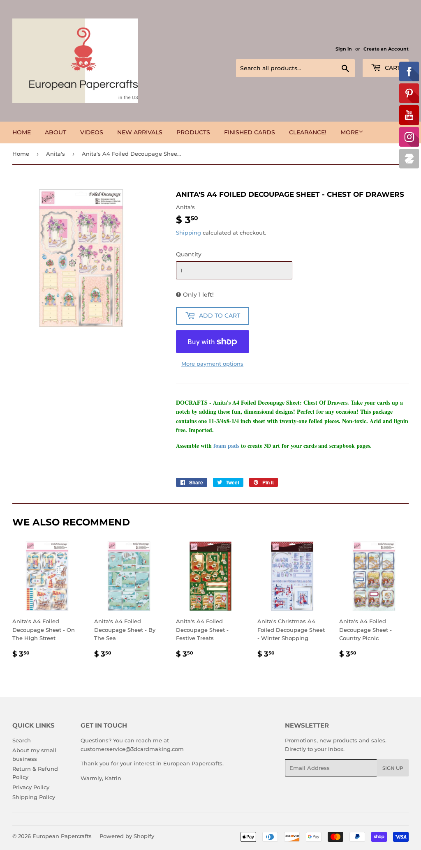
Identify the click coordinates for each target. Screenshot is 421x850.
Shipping (188, 232)
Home (21, 132)
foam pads (226, 445)
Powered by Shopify (126, 836)
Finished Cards (249, 132)
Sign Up (392, 768)
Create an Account (386, 49)
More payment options (212, 363)
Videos (91, 132)
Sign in (343, 49)
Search (21, 740)
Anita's (55, 153)
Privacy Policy (30, 787)
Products (193, 132)
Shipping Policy (33, 797)
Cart (391, 67)
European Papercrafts (62, 836)
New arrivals (139, 132)
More (349, 132)
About (55, 132)
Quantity (188, 254)
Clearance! (307, 132)
